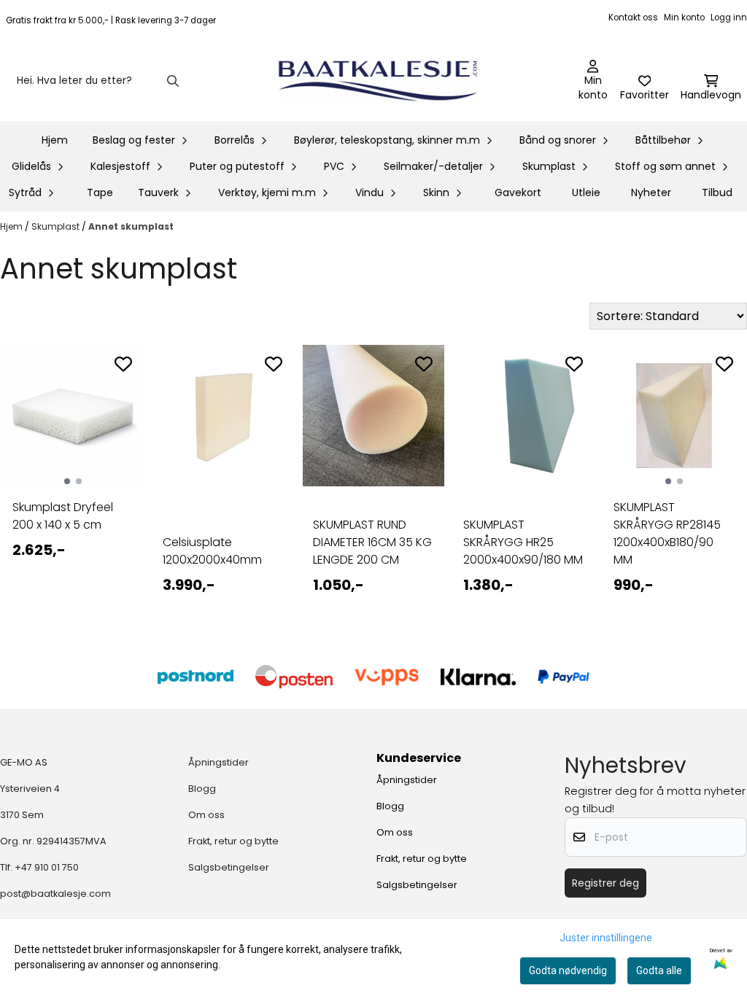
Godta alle (659, 970)
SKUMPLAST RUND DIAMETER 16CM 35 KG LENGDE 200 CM (372, 542)
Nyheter (651, 192)
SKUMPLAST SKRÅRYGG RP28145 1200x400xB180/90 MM (667, 533)
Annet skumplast (131, 226)
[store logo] (378, 81)
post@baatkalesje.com (55, 893)
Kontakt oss (633, 17)
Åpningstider (218, 762)
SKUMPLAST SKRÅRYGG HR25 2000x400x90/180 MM (523, 542)
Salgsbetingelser (228, 867)
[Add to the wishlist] (123, 364)
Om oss (206, 815)
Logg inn (729, 17)
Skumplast (56, 226)
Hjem (12, 226)
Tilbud (717, 192)
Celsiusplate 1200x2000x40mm (212, 551)
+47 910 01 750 (47, 867)
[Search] (173, 81)
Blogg (202, 788)
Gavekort (518, 192)
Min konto (684, 17)
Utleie (586, 192)
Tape (100, 192)
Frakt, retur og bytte (233, 841)
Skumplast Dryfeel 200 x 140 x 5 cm (62, 516)
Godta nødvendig (568, 970)
